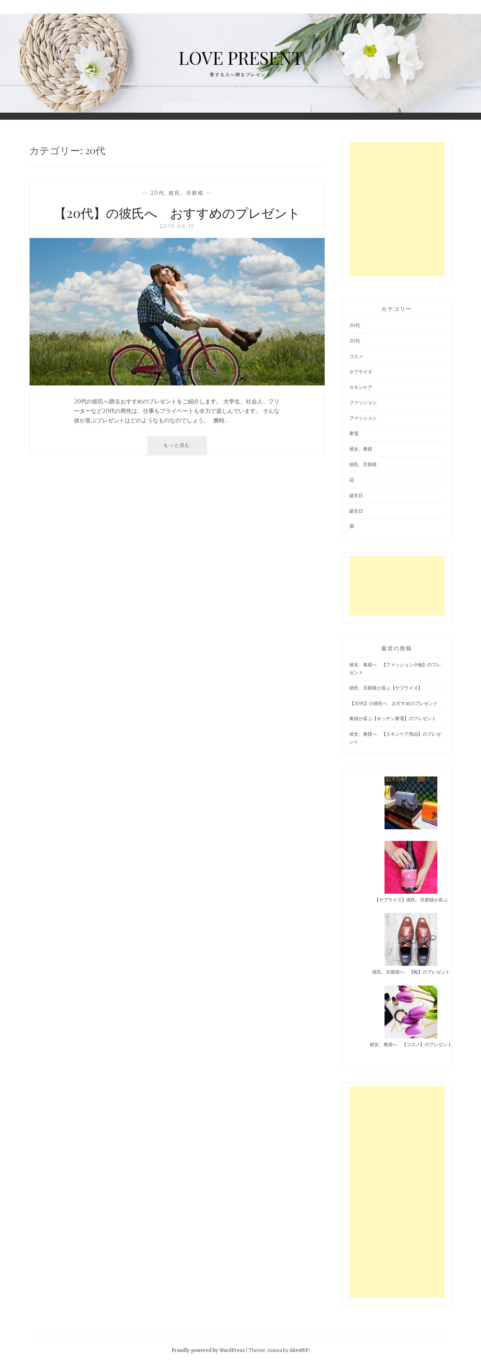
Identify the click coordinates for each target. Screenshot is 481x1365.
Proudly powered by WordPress (208, 1350)
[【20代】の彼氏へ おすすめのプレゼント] (177, 383)
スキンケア (360, 387)
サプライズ (360, 372)
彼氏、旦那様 (186, 193)
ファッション (363, 402)
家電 (353, 433)
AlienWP (299, 1350)
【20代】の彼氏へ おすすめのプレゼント (177, 212)
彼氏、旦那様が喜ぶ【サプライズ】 (386, 688)
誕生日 (356, 495)
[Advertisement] (396, 209)
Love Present (241, 57)
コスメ (356, 356)
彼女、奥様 (360, 449)
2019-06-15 (177, 226)
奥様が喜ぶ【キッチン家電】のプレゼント (392, 719)
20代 (158, 193)
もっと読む (183, 448)
